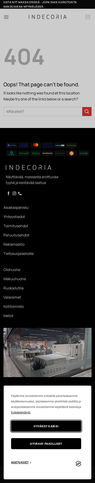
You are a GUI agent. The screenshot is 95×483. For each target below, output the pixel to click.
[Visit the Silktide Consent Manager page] (78, 463)
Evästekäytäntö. (21, 412)
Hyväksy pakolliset (46, 444)
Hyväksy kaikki (46, 426)
